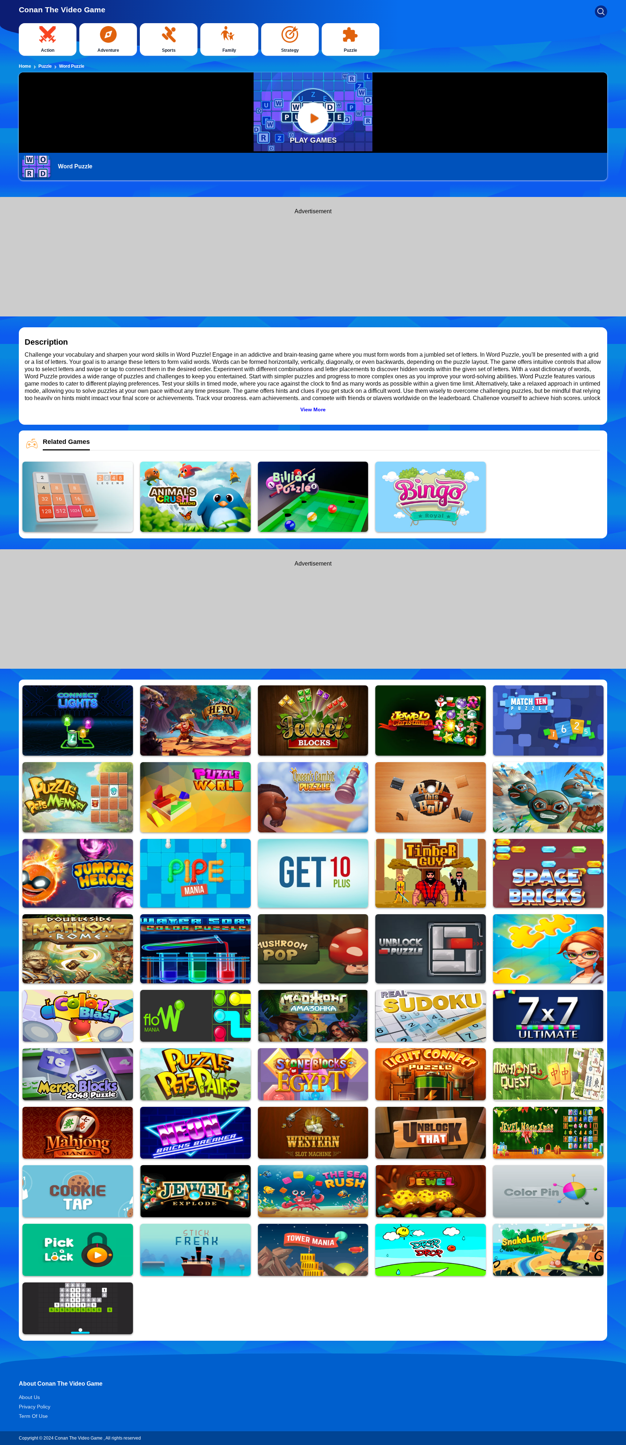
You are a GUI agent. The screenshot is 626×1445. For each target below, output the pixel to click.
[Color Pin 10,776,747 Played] (548, 1191)
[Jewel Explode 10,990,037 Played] (195, 1191)
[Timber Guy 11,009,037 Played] (430, 873)
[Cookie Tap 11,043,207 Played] (77, 1191)
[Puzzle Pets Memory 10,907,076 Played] (77, 797)
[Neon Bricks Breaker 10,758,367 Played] (195, 1133)
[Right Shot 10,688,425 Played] (548, 797)
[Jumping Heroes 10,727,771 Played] (77, 873)
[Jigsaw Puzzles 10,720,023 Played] (548, 948)
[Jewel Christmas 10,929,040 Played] (430, 720)
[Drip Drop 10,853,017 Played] (430, 1250)
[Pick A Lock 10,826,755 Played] (77, 1250)
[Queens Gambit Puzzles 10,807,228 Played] (313, 797)
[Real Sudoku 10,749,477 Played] (430, 1016)
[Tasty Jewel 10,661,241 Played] (430, 1191)
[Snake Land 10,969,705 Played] (548, 1250)
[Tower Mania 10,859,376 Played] (313, 1250)
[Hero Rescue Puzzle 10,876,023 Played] (195, 720)
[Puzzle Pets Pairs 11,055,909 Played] (195, 1074)
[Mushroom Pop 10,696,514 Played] (313, 948)
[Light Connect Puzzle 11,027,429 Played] (430, 1074)
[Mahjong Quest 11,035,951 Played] (548, 1074)
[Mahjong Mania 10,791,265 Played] (77, 1133)
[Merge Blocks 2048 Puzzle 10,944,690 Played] (77, 1074)
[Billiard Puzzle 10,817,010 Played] (313, 497)
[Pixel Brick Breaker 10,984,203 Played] (77, 1308)
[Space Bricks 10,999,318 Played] (548, 873)
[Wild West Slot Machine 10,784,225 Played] (313, 1133)
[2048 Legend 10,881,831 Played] (77, 497)
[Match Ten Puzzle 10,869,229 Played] (548, 720)
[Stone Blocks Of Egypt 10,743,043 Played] (313, 1074)
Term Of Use (33, 1416)
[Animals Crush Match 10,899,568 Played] (195, 497)
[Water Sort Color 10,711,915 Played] (195, 948)
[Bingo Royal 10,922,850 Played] (430, 497)
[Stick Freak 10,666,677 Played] (195, 1250)
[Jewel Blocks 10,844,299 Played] (313, 720)
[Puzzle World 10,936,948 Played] (195, 797)
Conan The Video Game (62, 9)
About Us (29, 1397)
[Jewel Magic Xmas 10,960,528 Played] (548, 1133)
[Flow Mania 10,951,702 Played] (195, 1016)
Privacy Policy (34, 1407)
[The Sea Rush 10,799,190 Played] (313, 1191)
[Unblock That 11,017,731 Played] (430, 1133)
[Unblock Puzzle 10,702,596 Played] (430, 948)
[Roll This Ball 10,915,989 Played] (430, 797)
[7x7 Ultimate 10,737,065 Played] (548, 1016)
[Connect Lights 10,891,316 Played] (77, 720)
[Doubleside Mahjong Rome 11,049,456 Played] (77, 948)
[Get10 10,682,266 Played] (313, 873)
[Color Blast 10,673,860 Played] (77, 1016)
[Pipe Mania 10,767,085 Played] (195, 873)
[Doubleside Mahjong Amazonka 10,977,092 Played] (313, 1016)
